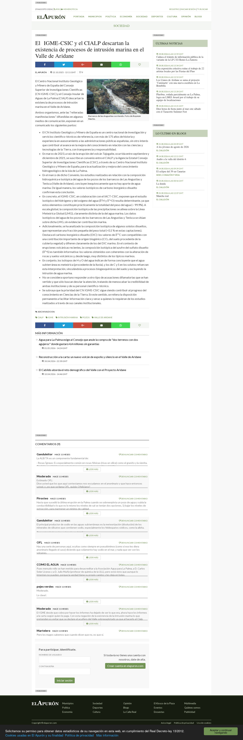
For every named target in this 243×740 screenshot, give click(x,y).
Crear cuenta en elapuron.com (125, 665)
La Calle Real (129, 711)
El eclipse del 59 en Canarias (170, 171)
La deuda (161, 183)
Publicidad (189, 711)
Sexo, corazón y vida (168, 175)
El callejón (162, 150)
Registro (174, 9)
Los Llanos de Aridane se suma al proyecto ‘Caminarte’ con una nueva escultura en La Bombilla (178, 83)
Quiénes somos (192, 707)
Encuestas (159, 711)
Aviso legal (166, 723)
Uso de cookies (204, 723)
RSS (57, 9)
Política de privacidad (79, 735)
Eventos (158, 707)
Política (110, 16)
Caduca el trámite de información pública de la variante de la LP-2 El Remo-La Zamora (179, 58)
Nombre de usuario (50, 654)
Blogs (198, 16)
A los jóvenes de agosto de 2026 (172, 146)
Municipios (95, 16)
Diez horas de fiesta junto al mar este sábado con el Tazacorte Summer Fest (178, 110)
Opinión (186, 16)
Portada (78, 16)
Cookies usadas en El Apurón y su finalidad (34, 735)
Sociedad (141, 16)
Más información (107, 735)
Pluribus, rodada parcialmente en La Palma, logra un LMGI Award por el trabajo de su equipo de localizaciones (178, 97)
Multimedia (190, 703)
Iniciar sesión (188, 9)
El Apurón (41, 72)
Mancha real (162, 196)
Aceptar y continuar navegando (221, 731)
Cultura (172, 16)
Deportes (157, 16)
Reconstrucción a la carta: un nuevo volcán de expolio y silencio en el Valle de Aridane (90, 357)
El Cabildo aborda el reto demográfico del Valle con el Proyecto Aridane (82, 370)
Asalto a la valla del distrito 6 (171, 159)
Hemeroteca (70, 9)
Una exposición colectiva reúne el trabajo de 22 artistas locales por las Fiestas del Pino (180, 70)
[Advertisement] (92, 406)
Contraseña (46, 666)
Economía (126, 16)
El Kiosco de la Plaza (164, 703)
